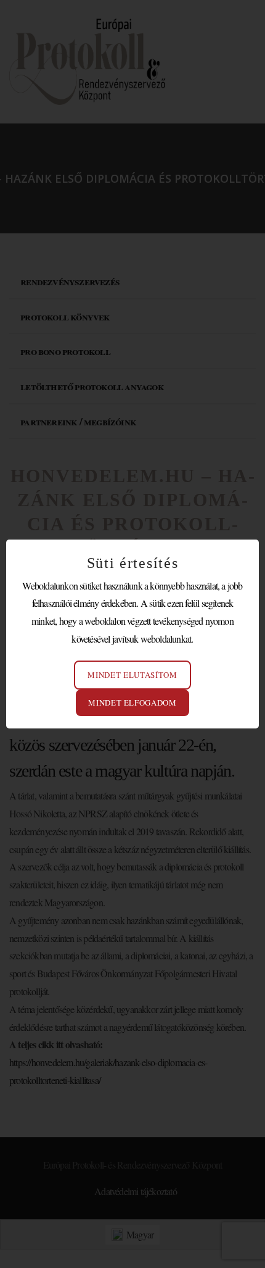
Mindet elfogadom (132, 702)
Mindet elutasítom (132, 674)
